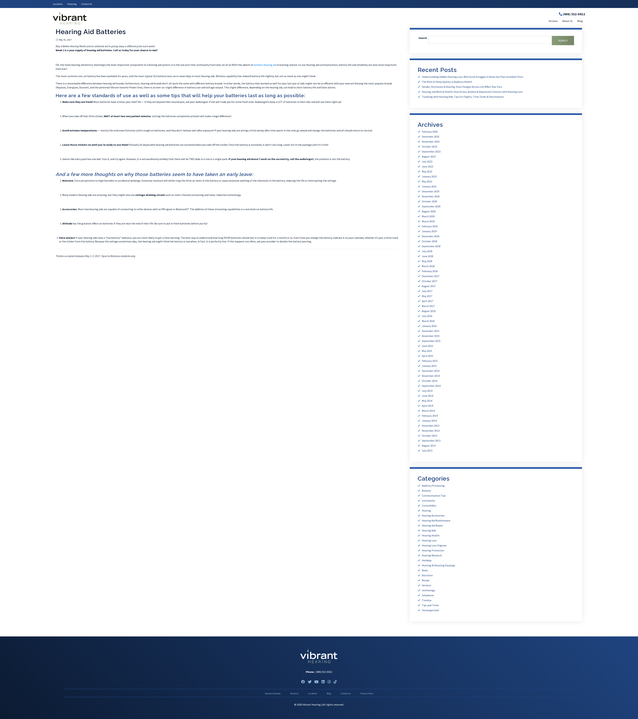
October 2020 (429, 201)
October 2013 (429, 435)
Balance (426, 490)
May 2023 (427, 171)
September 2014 (431, 385)
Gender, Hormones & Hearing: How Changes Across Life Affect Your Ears (462, 86)
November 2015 (431, 336)
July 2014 (427, 390)
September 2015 (431, 341)
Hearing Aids (429, 530)
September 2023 (431, 151)
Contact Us (86, 3)
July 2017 (427, 291)
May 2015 (427, 351)
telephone (428, 595)
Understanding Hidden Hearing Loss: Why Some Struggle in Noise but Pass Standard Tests (472, 76)
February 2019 (430, 226)
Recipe (425, 580)
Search (423, 38)
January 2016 (429, 326)
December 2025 (430, 136)
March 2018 (428, 266)
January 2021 (429, 186)
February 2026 (430, 131)
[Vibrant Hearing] (141, 18)
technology (428, 590)
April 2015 (427, 356)
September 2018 (431, 246)
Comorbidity (429, 505)
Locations (58, 3)
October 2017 (429, 281)
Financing (72, 3)
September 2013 (431, 440)
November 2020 (431, 196)
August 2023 (429, 156)
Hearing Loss (429, 540)
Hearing (426, 510)
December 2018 (430, 236)
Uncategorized (430, 610)
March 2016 (428, 321)
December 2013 (430, 425)
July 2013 (427, 450)
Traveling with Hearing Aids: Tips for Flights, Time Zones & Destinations (463, 96)
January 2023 (429, 176)
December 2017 (430, 276)
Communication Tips (434, 495)
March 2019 (428, 221)
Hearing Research (432, 555)
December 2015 (430, 331)
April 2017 (427, 301)
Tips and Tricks (430, 605)
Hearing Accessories (433, 515)
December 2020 (430, 191)
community (428, 500)
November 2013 (431, 430)
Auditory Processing (433, 485)
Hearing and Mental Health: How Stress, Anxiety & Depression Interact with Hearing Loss (472, 91)
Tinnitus (426, 600)
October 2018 (429, 241)
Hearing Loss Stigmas (434, 545)
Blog (329, 693)
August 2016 (429, 311)
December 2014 (430, 370)
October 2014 (429, 380)
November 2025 (431, 141)
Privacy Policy (366, 693)
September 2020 (431, 206)
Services (426, 585)
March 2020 (428, 216)
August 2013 (429, 445)
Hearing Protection (433, 550)
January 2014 (429, 420)
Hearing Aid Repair (432, 525)
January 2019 (429, 231)
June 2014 (427, 395)
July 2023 (427, 161)
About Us (294, 693)
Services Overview (272, 693)
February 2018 (430, 271)
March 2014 (428, 410)
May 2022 (427, 181)
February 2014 (430, 415)
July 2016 (427, 316)
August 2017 (429, 286)
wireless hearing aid (265, 64)
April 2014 (427, 405)
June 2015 (427, 346)
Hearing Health (430, 535)
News (425, 570)
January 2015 (429, 365)
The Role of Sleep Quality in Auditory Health (447, 81)
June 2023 (427, 166)
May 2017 (427, 296)
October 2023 (429, 146)
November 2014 (431, 375)
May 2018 (427, 261)
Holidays (427, 560)
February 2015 (430, 360)
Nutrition (427, 575)
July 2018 (427, 251)
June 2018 (427, 256)
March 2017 (428, 306)
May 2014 (427, 400)
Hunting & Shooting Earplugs (438, 565)
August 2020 (429, 211)
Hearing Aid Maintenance (436, 520)
